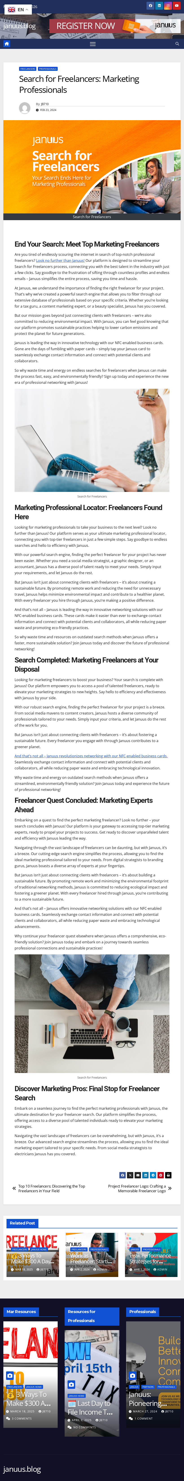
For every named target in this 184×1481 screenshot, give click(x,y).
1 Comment (138, 1418)
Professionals (47, 68)
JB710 (45, 104)
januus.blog (19, 25)
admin (102, 1269)
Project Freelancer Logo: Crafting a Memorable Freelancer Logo (137, 1188)
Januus (135, 1249)
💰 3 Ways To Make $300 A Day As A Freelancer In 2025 (30, 1264)
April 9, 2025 (74, 1420)
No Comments (77, 1427)
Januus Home (39, 1249)
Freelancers (27, 68)
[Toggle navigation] (92, 43)
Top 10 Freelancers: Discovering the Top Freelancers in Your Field (51, 1188)
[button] (177, 43)
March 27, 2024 (140, 1411)
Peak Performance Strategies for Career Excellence (150, 1261)
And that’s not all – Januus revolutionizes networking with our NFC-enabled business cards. (91, 756)
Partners (142, 1386)
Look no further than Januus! (60, 260)
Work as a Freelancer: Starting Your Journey (92, 1261)
